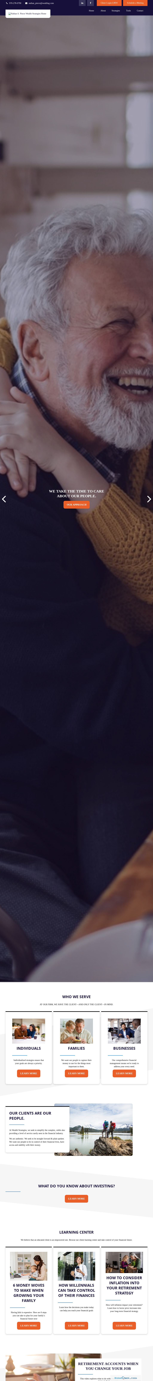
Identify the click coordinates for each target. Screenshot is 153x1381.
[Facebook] (90, 3)
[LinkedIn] (82, 3)
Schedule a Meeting (135, 3)
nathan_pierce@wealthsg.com (41, 3)
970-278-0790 (15, 3)
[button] (91, 10)
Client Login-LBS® (109, 3)
